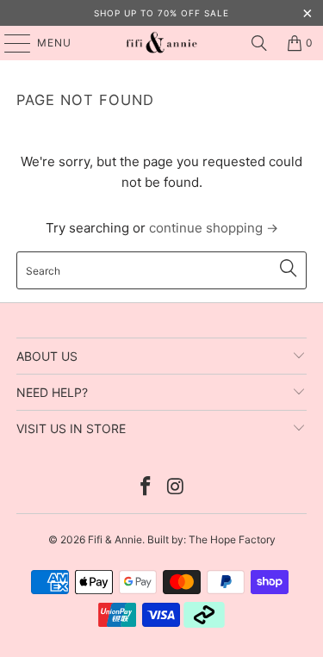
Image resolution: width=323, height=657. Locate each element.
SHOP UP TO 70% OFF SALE (161, 13)
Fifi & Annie (115, 539)
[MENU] (9, 43)
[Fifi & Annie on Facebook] (145, 488)
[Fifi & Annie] (162, 43)
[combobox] (161, 270)
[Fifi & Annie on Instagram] (176, 488)
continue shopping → (213, 228)
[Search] (259, 43)
